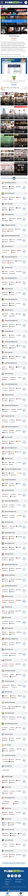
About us (7, 881)
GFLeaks (7, 131)
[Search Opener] (25, 2)
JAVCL (20, 145)
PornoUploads (20, 103)
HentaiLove (20, 131)
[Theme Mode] (8, 875)
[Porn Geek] (14, 2)
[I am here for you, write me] (12, 875)
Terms (6, 884)
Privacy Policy (19, 879)
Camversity (20, 159)
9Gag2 (6, 117)
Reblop (6, 103)
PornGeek (13, 84)
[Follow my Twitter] (15, 875)
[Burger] (2, 2)
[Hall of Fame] (25, 88)
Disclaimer (18, 881)
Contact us (8, 879)
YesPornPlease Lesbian (20, 173)
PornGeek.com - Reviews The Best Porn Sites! (16, 886)
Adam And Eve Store (6, 173)
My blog (19, 876)
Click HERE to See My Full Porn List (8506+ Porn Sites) (14, 863)
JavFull (6, 159)
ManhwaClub (20, 117)
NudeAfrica (6, 145)
